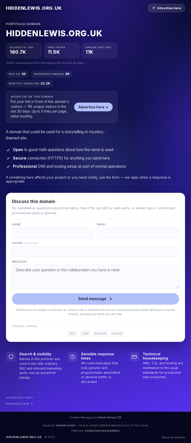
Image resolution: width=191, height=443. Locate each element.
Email (101, 224)
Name (16, 224)
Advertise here (169, 8)
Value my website (173, 437)
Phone (25, 243)
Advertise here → (93, 107)
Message (19, 261)
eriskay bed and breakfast (102, 430)
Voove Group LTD (109, 417)
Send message (92, 298)
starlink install (65, 425)
